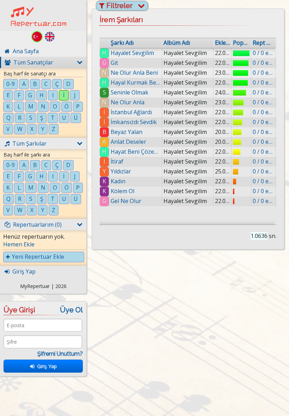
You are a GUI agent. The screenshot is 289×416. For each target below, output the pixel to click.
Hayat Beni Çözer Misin (135, 151)
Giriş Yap (45, 366)
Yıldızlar (121, 171)
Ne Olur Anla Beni (134, 73)
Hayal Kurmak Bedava (135, 82)
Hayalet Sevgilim (132, 53)
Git (114, 63)
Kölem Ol (122, 191)
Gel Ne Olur (126, 201)
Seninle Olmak (129, 92)
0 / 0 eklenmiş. (263, 53)
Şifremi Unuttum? (60, 353)
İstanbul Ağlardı (131, 112)
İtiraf (117, 161)
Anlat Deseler (128, 142)
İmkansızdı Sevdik (134, 122)
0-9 (10, 84)
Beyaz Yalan (126, 132)
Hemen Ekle (19, 244)
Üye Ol (71, 310)
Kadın (118, 181)
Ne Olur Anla (127, 102)
